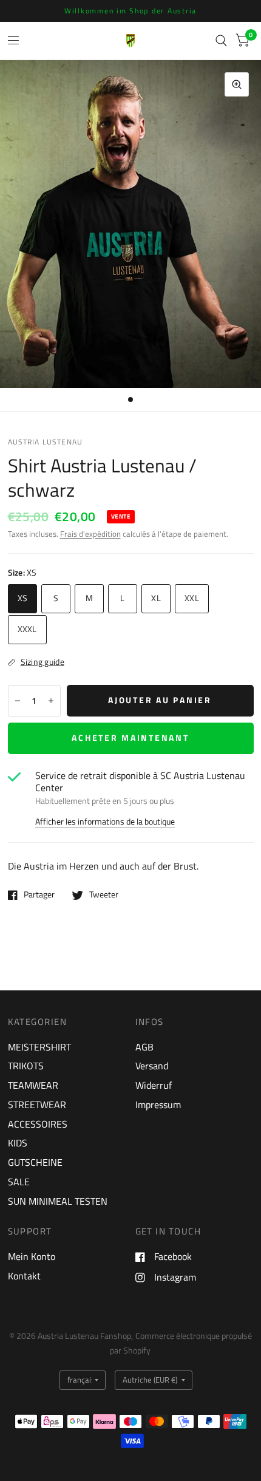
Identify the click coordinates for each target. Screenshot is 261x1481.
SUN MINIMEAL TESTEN (57, 1201)
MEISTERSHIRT (39, 1047)
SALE (19, 1181)
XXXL (27, 629)
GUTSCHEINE (35, 1162)
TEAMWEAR (33, 1085)
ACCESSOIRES (37, 1124)
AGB (144, 1047)
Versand (151, 1065)
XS (23, 598)
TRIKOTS (26, 1065)
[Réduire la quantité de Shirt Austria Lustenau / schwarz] (17, 701)
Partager (39, 895)
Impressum (158, 1104)
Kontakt (24, 1275)
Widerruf (153, 1085)
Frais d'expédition (90, 534)
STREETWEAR (37, 1104)
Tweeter (103, 895)
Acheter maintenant (130, 738)
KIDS (17, 1142)
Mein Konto (31, 1256)
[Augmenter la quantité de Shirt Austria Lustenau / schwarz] (51, 701)
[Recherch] (221, 41)
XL (156, 598)
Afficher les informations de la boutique (105, 822)
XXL (192, 598)
